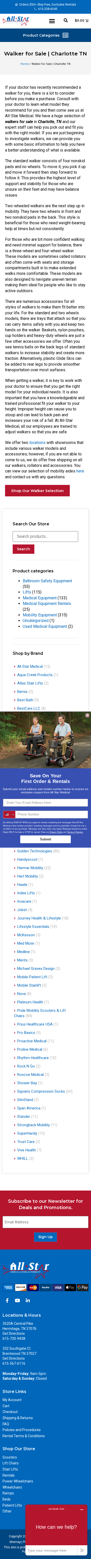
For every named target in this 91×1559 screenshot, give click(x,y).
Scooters (10, 1457)
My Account (12, 1400)
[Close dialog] (87, 715)
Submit (45, 839)
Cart (6, 1406)
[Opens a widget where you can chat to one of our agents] (56, 1530)
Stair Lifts (10, 1469)
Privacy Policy (55, 832)
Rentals (9, 1475)
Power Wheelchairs (18, 1481)
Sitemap (15, 1542)
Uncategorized (36, 620)
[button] (52, 21)
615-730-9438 (14, 1339)
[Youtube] (17, 1300)
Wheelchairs (12, 1487)
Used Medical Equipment (45, 626)
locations (37, 442)
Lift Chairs (11, 1463)
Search (23, 549)
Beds (7, 1499)
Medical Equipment (40, 598)
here (80, 471)
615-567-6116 (14, 1363)
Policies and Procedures (22, 1430)
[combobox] (9, 814)
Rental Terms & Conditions (24, 1436)
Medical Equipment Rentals (47, 603)
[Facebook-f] (7, 1300)
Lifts (27, 592)
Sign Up (45, 1237)
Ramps (8, 1493)
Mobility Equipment (40, 615)
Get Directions (14, 1333)
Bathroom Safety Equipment (47, 580)
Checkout (10, 1412)
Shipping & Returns (18, 1418)
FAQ (6, 1424)
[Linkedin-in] (27, 1300)
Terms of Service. (75, 832)
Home (24, 64)
